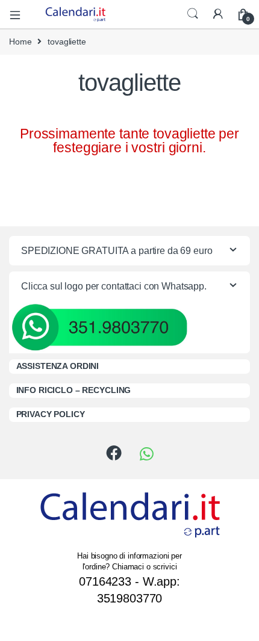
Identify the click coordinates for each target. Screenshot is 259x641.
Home (20, 41)
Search (192, 13)
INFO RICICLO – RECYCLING (73, 390)
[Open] (19, 14)
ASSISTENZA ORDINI (57, 366)
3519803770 (130, 598)
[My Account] (218, 14)
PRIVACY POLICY (50, 414)
